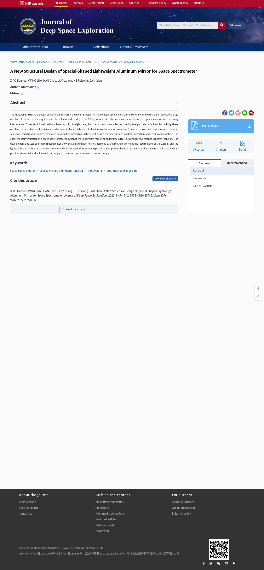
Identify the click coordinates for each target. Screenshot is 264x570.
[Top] (258, 289)
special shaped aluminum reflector (61, 170)
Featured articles (106, 519)
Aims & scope (27, 502)
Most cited (102, 531)
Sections (204, 163)
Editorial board (28, 508)
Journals (77, 3)
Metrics (134, 3)
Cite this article (202, 186)
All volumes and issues (109, 502)
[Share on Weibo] (238, 113)
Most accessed (104, 525)
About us (198, 3)
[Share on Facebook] (224, 113)
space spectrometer (22, 170)
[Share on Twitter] (231, 113)
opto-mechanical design (122, 170)
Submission (116, 3)
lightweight (95, 170)
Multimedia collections (109, 513)
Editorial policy (156, 3)
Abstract (198, 170)
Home (62, 3)
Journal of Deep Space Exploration (28, 62)
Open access (180, 3)
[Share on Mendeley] (251, 113)
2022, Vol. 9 (58, 62)
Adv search (236, 25)
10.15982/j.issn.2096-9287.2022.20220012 (123, 62)
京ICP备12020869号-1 (44, 553)
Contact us (25, 513)
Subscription (96, 3)
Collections (101, 47)
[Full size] (258, 297)
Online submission (183, 508)
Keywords (199, 178)
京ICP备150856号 (72, 553)
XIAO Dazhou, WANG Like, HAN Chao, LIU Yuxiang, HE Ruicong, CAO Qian (56, 80)
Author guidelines (183, 502)
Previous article (75, 209)
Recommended (237, 163)
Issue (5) (73, 62)
